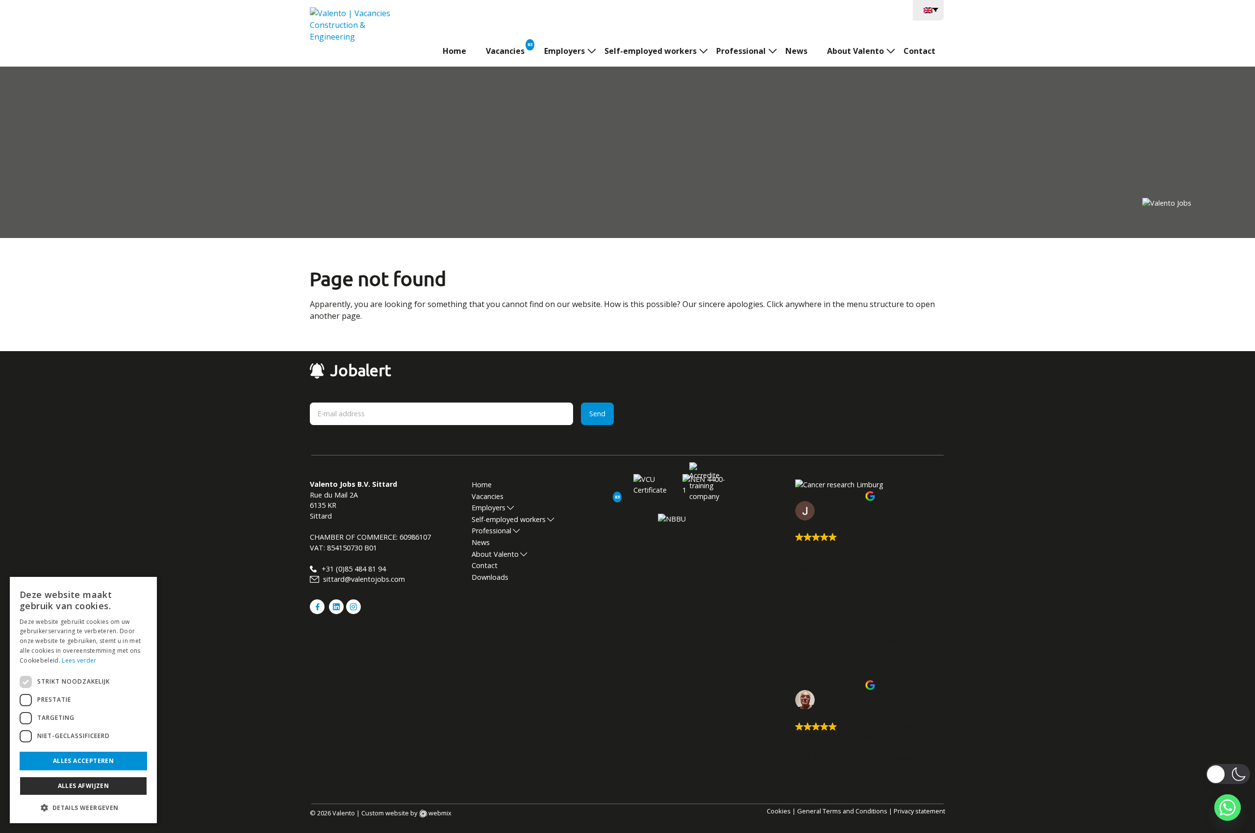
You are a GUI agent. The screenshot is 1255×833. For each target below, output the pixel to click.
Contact (919, 51)
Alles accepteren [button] (83, 761)
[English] (928, 9)
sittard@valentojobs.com (363, 579)
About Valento (855, 51)
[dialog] (83, 700)
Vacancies (505, 51)
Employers (564, 51)
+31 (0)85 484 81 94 (353, 568)
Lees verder (79, 660)
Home (454, 51)
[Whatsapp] (1227, 807)
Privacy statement (919, 811)
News (796, 51)
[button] (83, 807)
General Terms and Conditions (842, 811)
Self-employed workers (650, 51)
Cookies (779, 811)
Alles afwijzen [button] (83, 786)
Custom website (385, 813)
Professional (741, 51)
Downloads (490, 577)
